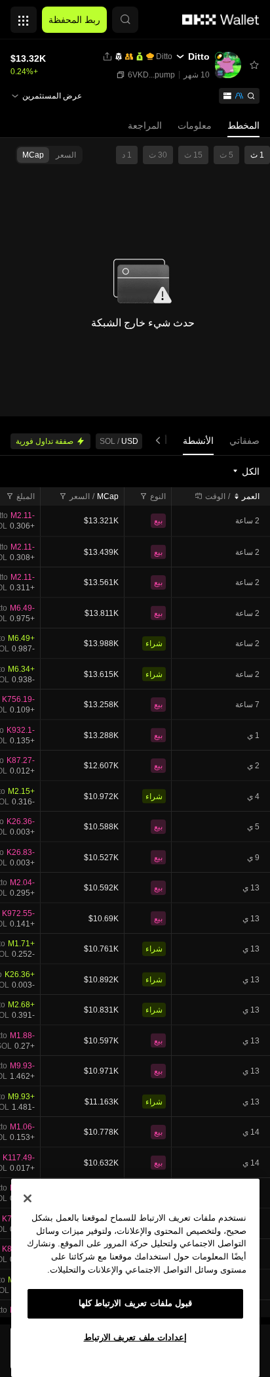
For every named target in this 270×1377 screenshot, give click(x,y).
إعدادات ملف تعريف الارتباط (135, 1337)
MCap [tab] (33, 155)
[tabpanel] (135, 890)
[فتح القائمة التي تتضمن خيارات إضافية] (23, 16)
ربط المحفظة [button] (74, 19)
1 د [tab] (127, 155)
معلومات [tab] (195, 125)
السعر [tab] (66, 155)
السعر (79, 496)
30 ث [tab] (158, 155)
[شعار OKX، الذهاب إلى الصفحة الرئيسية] (221, 19)
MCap (108, 496)
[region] (135, 1278)
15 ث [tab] (193, 155)
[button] (125, 19)
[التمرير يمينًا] (160, 441)
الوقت (215, 496)
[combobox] (245, 471)
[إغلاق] (27, 1198)
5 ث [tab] (226, 155)
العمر (251, 496)
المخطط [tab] (243, 125)
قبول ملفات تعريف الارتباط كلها (136, 1303)
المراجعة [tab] (145, 125)
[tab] (244, 441)
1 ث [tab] (257, 155)
